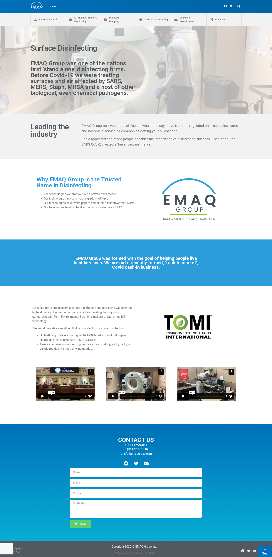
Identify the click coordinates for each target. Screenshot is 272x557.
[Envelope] (231, 6)
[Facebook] (225, 6)
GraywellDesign (17, 549)
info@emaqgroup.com (137, 453)
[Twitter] (136, 463)
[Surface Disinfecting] (140, 19)
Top (265, 553)
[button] (239, 6)
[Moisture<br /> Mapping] (105, 19)
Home (52, 6)
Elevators (220, 19)
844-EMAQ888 (137, 445)
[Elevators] (211, 19)
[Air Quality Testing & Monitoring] (70, 19)
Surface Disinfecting (156, 19)
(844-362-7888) (137, 449)
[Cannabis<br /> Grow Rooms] (176, 19)
